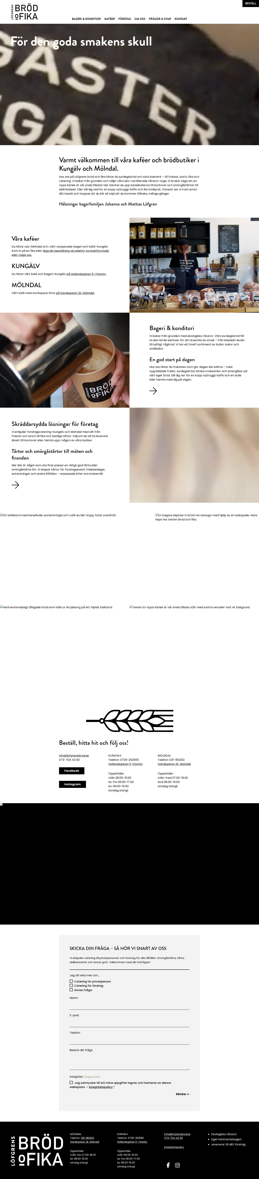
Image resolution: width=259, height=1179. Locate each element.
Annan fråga (83, 990)
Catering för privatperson (92, 981)
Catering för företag (88, 986)
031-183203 (87, 1138)
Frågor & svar (160, 19)
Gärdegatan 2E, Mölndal (174, 764)
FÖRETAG (124, 19)
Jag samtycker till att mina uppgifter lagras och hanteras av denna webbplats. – (120, 1085)
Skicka (181, 1094)
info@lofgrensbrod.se (74, 756)
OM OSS (139, 19)
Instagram (72, 784)
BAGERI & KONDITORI (86, 19)
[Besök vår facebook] (168, 1165)
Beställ (250, 3)
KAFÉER (109, 19)
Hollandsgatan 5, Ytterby (125, 764)
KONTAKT (181, 19)
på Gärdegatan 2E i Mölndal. (75, 293)
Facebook (71, 771)
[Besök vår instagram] (177, 1165)
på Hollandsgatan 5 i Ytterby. (86, 274)
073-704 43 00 (173, 1138)
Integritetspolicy (101, 1087)
